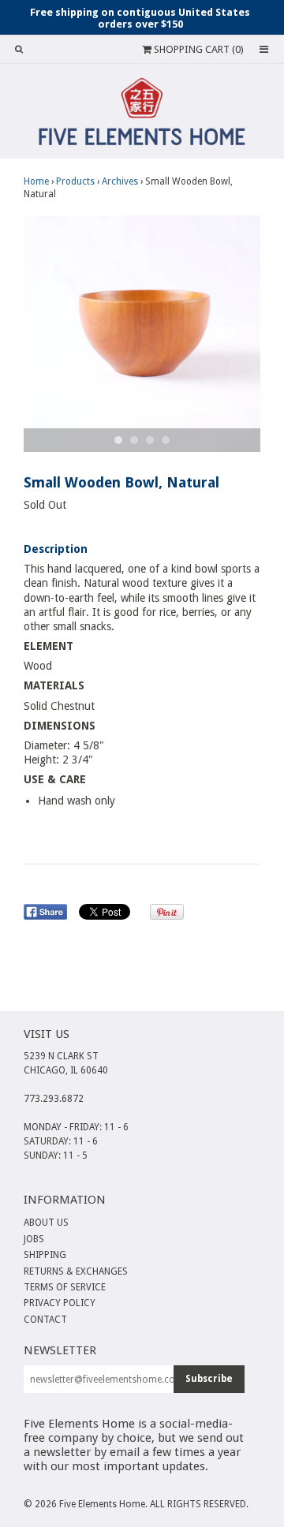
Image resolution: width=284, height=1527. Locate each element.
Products (75, 181)
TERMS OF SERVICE (65, 1287)
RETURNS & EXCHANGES (76, 1271)
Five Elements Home (102, 1504)
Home (36, 181)
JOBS (34, 1239)
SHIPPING (45, 1254)
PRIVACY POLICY (59, 1303)
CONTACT (45, 1319)
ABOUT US (46, 1222)
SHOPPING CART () (197, 49)
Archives (120, 181)
